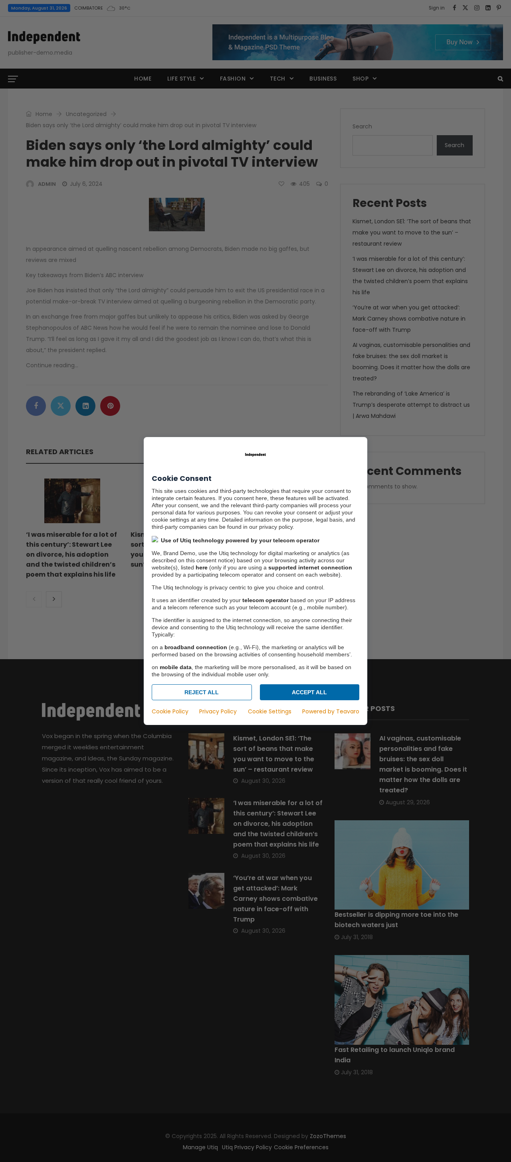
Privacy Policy (218, 711)
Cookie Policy (170, 711)
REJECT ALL (201, 692)
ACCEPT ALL (309, 692)
